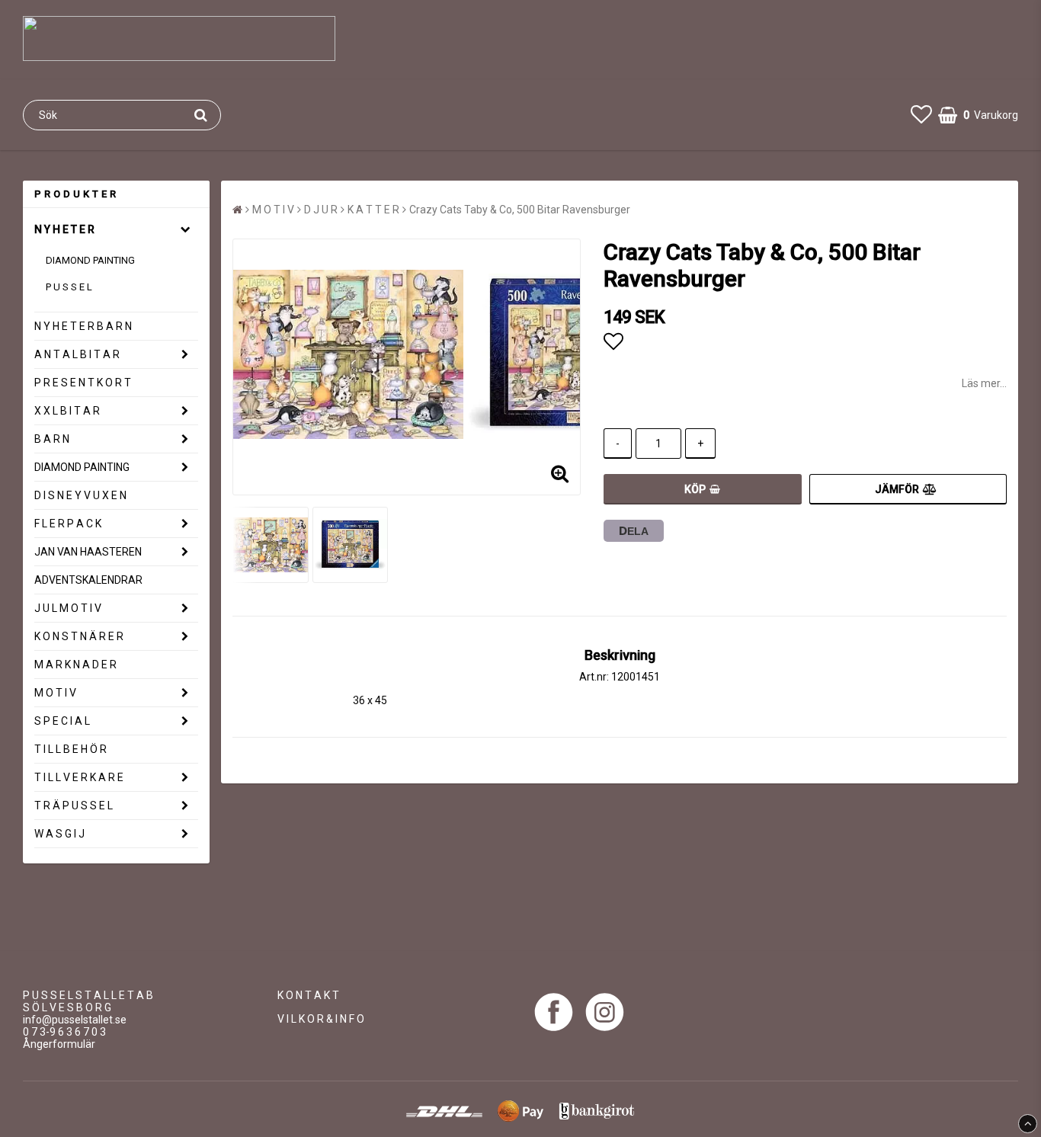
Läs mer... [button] (984, 383)
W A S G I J (59, 834)
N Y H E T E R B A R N (83, 326)
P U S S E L (69, 287)
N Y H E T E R (64, 229)
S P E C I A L (62, 721)
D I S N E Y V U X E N (80, 495)
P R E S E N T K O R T (82, 382)
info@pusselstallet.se (75, 1020)
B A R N (51, 439)
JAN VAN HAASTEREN (88, 552)
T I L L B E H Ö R (70, 749)
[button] (921, 114)
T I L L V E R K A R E (78, 777)
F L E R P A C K (67, 523)
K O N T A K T (308, 995)
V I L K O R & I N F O (320, 1019)
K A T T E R (373, 209)
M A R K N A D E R (75, 664)
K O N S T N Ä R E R (78, 636)
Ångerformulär (59, 1044)
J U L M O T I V (67, 608)
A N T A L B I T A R (77, 354)
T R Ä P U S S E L (73, 805)
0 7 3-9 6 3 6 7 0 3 (64, 1032)
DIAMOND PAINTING (90, 260)
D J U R (321, 209)
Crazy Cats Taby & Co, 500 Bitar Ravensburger (519, 209)
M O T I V (55, 693)
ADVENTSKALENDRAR (88, 580)
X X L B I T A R (67, 411)
